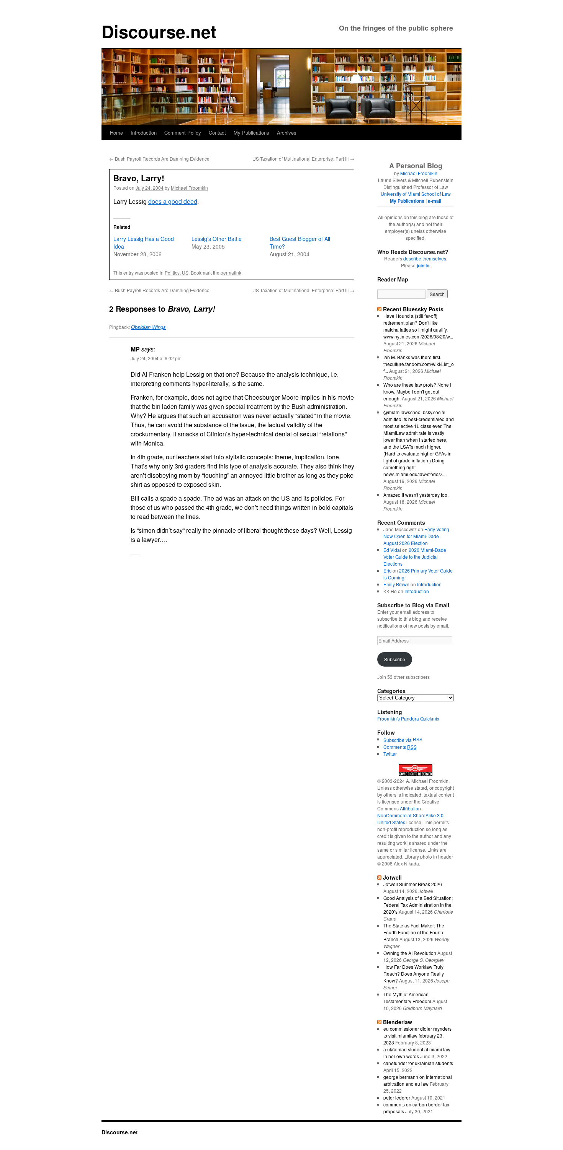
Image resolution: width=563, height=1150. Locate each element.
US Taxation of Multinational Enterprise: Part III (303, 158)
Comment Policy (182, 132)
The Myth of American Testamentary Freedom (407, 997)
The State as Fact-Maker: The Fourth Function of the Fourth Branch (413, 932)
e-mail (434, 200)
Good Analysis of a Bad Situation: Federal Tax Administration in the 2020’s (418, 905)
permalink (231, 272)
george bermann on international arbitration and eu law (417, 1080)
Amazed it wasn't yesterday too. (415, 494)
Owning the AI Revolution (409, 953)
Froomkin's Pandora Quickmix (408, 718)
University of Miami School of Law (416, 193)
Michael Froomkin (189, 187)
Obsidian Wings (148, 326)
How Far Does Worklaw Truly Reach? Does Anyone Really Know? (413, 973)
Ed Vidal (392, 550)
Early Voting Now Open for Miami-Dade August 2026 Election (416, 536)
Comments (400, 746)
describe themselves (424, 258)
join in (423, 265)
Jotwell (392, 877)
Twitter (390, 753)
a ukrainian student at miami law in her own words (416, 1052)
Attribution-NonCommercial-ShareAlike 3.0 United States (410, 815)
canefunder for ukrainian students (418, 1063)
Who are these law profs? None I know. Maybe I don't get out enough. (417, 391)
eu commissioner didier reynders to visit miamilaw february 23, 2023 (417, 1035)
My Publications (251, 132)
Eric (387, 570)
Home (116, 132)
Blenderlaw (397, 1022)
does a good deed (172, 201)
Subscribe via (398, 740)
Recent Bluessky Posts (413, 309)
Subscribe (394, 659)
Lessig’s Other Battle (216, 238)
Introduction (144, 132)
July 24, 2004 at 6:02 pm (156, 358)
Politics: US (176, 272)
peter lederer (396, 1097)
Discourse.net (158, 31)
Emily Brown (396, 584)
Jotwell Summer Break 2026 (412, 884)
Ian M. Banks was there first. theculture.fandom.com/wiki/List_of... (418, 364)
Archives (286, 132)
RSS (417, 739)
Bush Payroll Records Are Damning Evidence (159, 158)
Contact (217, 132)
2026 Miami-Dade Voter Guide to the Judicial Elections (414, 557)
